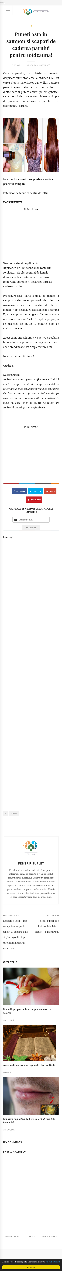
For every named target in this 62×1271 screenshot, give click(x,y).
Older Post (12, 1237)
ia (31, 26)
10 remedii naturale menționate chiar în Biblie (29, 1065)
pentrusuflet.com (36, 379)
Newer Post (49, 1237)
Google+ (50, 491)
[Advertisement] (31, 234)
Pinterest (36, 500)
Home (32, 1237)
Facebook (20, 491)
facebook (39, 407)
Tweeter (36, 491)
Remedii (14, 813)
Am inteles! (31, 1267)
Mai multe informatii (53, 1262)
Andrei (7, 379)
